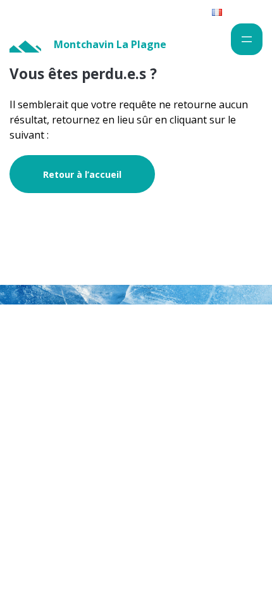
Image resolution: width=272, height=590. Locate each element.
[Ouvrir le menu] (247, 39)
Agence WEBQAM (221, 364)
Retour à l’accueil (82, 174)
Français (239, 11)
